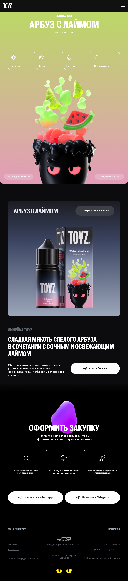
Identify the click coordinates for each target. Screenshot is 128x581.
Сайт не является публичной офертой (102, 558)
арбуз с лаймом (36, 211)
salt (72, 33)
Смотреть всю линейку (95, 210)
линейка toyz (64, 16)
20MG (64, 33)
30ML (56, 33)
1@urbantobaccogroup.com (106, 549)
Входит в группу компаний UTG (64, 544)
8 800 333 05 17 (112, 544)
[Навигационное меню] (123, 6)
